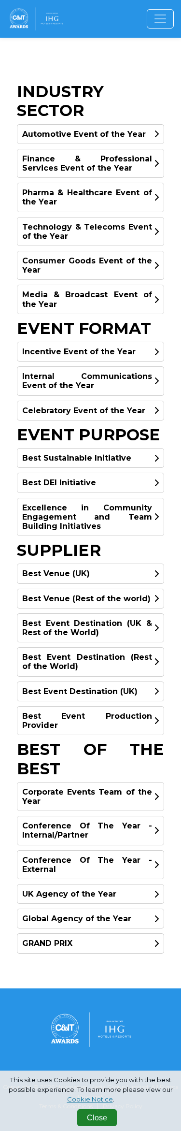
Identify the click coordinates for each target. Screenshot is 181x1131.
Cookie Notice (90, 1099)
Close (97, 1118)
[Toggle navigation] (160, 19)
